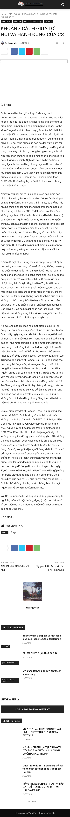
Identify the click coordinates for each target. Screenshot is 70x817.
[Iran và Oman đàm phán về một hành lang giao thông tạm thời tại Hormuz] (10, 641)
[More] (44, 51)
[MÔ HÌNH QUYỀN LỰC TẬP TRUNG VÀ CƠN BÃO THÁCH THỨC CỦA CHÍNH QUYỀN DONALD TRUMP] (10, 752)
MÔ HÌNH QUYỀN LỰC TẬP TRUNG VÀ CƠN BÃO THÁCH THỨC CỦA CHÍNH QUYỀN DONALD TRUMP (41, 750)
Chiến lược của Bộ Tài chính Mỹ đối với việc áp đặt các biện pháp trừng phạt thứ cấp (42, 768)
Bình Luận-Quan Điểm (8, 663)
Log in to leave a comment (32, 709)
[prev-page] (3, 688)
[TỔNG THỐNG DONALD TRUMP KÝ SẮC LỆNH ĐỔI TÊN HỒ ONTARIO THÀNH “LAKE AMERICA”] (10, 789)
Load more (31, 801)
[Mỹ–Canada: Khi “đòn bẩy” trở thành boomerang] (10, 676)
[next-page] (8, 688)
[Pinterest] (29, 51)
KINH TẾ (27, 22)
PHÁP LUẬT (37, 22)
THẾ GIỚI (48, 22)
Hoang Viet (12, 43)
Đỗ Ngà (13, 532)
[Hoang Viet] (3, 43)
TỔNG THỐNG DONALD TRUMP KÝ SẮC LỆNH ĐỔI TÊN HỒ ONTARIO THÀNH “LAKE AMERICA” (42, 787)
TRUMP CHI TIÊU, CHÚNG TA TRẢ (39, 653)
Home (3, 14)
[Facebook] (14, 51)
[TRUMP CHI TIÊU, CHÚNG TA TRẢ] (10, 658)
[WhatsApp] (37, 51)
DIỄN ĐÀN (17, 22)
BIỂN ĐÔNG (14, 14)
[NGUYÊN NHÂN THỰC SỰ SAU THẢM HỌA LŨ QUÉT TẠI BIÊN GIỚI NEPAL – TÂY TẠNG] (10, 734)
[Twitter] (22, 51)
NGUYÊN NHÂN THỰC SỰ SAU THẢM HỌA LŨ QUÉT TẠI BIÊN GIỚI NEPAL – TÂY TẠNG (41, 732)
